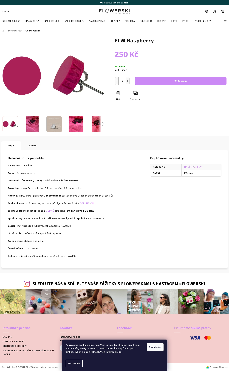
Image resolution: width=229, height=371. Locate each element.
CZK (4, 11)
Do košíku (182, 81)
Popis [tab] (11, 145)
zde (119, 352)
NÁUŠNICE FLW (193, 167)
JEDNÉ (50, 211)
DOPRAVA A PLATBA (13, 341)
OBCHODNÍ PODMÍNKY (15, 346)
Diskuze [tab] (32, 145)
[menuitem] (11, 21)
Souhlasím (155, 347)
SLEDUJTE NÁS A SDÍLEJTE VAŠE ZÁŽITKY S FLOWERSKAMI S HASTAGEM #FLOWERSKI (118, 284)
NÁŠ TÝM (7, 337)
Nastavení (74, 363)
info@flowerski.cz (70, 337)
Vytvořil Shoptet (219, 367)
